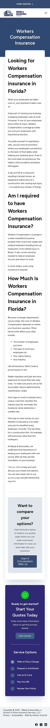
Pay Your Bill (23, 681)
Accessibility (17, 715)
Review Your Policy (26, 688)
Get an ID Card (24, 675)
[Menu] (46, 13)
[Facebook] (36, 724)
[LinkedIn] (45, 724)
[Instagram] (41, 724)
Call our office (14, 467)
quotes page (14, 477)
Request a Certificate (28, 668)
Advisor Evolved (39, 715)
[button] (25, 561)
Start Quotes (24, 4)
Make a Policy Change (28, 661)
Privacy (6, 715)
